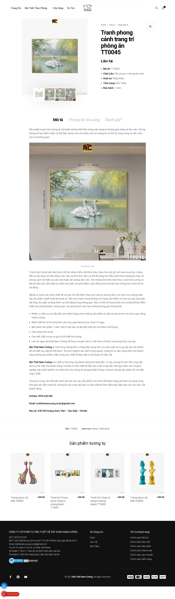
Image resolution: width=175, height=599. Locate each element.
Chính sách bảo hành (140, 546)
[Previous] (30, 57)
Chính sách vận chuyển (141, 555)
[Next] (79, 57)
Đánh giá (113, 119)
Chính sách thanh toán (141, 550)
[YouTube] (25, 576)
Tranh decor (123, 25)
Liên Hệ (93, 542)
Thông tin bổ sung (84, 119)
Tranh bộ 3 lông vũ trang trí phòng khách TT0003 (100, 501)
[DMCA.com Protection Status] (31, 560)
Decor (112, 25)
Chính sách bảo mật (140, 542)
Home (103, 25)
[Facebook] (10, 576)
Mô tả (58, 119)
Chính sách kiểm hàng (141, 559)
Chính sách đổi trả (139, 537)
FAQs (92, 537)
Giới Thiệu (94, 546)
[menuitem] (18, 8)
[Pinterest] (18, 576)
